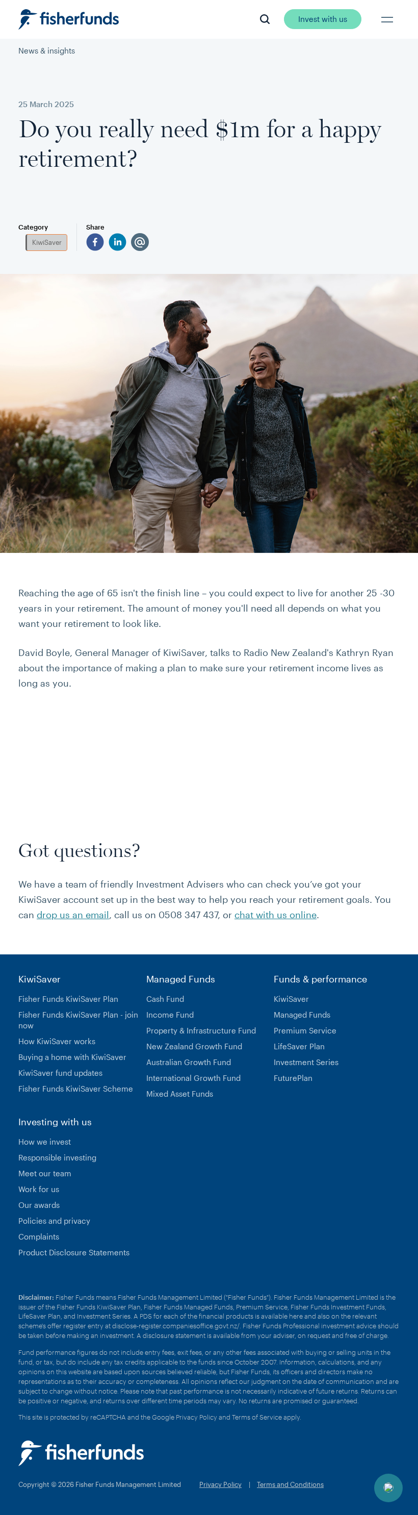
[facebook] (95, 242)
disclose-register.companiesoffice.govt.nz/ (176, 1326)
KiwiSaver (47, 242)
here (296, 1316)
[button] (387, 19)
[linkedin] (117, 242)
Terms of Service (257, 1417)
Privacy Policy (196, 1417)
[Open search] (265, 19)
